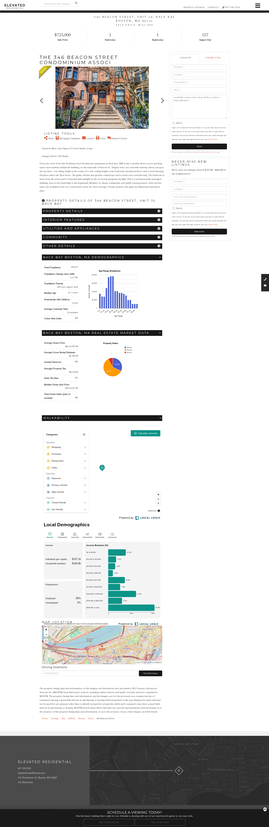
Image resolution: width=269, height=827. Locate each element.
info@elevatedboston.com (31, 772)
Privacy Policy (213, 139)
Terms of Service (212, 152)
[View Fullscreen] (46, 641)
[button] (76, 3)
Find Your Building (109, 822)
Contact (213, 7)
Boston (81, 718)
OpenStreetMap (148, 662)
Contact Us (185, 57)
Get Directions (150, 673)
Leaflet (138, 662)
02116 (91, 718)
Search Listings (194, 7)
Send (199, 146)
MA (63, 718)
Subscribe (199, 231)
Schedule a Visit (213, 57)
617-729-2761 (232, 7)
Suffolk (71, 718)
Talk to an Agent (160, 822)
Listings (55, 718)
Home (45, 718)
